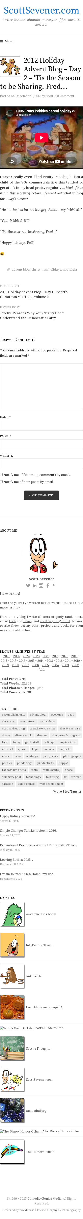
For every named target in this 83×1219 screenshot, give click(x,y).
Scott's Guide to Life (48, 1028)
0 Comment (65, 96)
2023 (36, 656)
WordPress (26, 1210)
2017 (13, 661)
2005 (45, 665)
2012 (59, 661)
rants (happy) (51, 770)
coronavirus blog (13, 728)
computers (27, 721)
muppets (65, 749)
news (18, 756)
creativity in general (55, 621)
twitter (76, 777)
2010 (77, 661)
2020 (64, 656)
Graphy (52, 1210)
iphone (22, 749)
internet (7, 749)
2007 (25, 665)
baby (71, 714)
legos (35, 749)
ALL (42, 669)
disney (6, 735)
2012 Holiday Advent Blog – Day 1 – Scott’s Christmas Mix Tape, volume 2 (33, 294)
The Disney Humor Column (63, 1131)
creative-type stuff (42, 728)
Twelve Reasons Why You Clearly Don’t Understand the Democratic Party (32, 315)
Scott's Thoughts (37, 1048)
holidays (55, 269)
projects (47, 625)
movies (49, 749)
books (65, 625)
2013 (50, 661)
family (27, 621)
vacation (7, 784)
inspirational (67, 742)
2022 (46, 656)
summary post (11, 777)
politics (7, 763)
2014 (40, 661)
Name (5, 417)
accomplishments (13, 714)
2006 (35, 665)
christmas (39, 269)
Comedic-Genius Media (44, 1198)
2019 (74, 656)
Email (5, 436)
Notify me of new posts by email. (28, 482)
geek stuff (32, 742)
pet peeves (50, 756)
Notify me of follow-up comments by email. (36, 475)
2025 (16, 656)
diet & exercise (70, 728)
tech (12, 621)
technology (33, 777)
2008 (15, 665)
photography (72, 756)
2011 (68, 661)
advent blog (21, 269)
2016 (22, 661)
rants (34, 770)
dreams (42, 735)
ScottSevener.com (41, 11)
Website (6, 455)
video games (26, 784)
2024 (26, 656)
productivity (45, 763)
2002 (75, 665)
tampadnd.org (35, 1111)
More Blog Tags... (67, 791)
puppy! (63, 763)
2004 (55, 665)
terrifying (52, 777)
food (5, 742)
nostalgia (70, 269)
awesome (57, 714)
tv (65, 777)
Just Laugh (33, 976)
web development (51, 784)
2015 (31, 661)
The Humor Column (40, 1152)
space (69, 770)
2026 (6, 656)
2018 (4, 661)
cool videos (47, 721)
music (6, 756)
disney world (23, 735)
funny (16, 742)
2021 (55, 656)
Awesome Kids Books (40, 914)
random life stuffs (14, 770)
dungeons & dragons (66, 735)
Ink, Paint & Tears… (39, 945)
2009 (5, 665)
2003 (65, 665)
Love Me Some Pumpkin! (43, 1007)
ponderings (24, 763)
